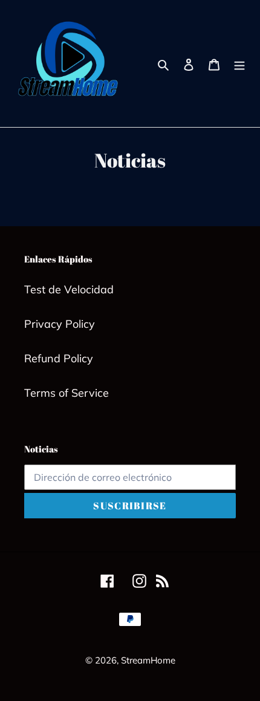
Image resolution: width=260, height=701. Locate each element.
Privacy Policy (59, 324)
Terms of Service (66, 393)
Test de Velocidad (69, 289)
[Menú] (239, 64)
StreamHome (148, 660)
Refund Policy (58, 358)
